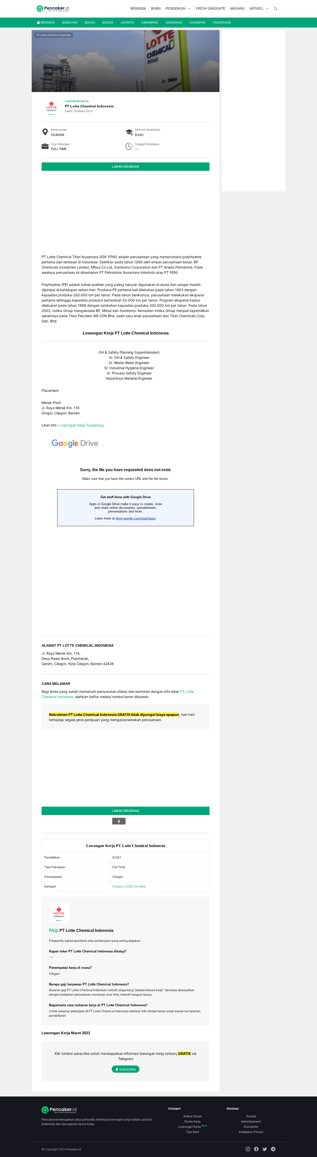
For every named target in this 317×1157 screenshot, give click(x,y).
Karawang (149, 22)
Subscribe (127, 1069)
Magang (237, 8)
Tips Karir (192, 1132)
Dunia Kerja (193, 1121)
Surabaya (197, 22)
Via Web (140, 886)
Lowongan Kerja (77, 101)
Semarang (173, 22)
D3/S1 (129, 886)
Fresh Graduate (210, 8)
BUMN (155, 8)
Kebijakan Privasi (251, 1132)
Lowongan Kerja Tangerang (81, 425)
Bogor (108, 22)
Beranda (138, 8)
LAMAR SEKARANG (125, 166)
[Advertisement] (126, 215)
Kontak (251, 1116)
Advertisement (251, 1121)
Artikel (256, 8)
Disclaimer (251, 1126)
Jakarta (127, 22)
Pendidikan (175, 8)
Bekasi (90, 22)
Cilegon (117, 886)
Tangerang (222, 22)
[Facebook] (119, 821)
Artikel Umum (192, 1116)
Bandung (69, 22)
